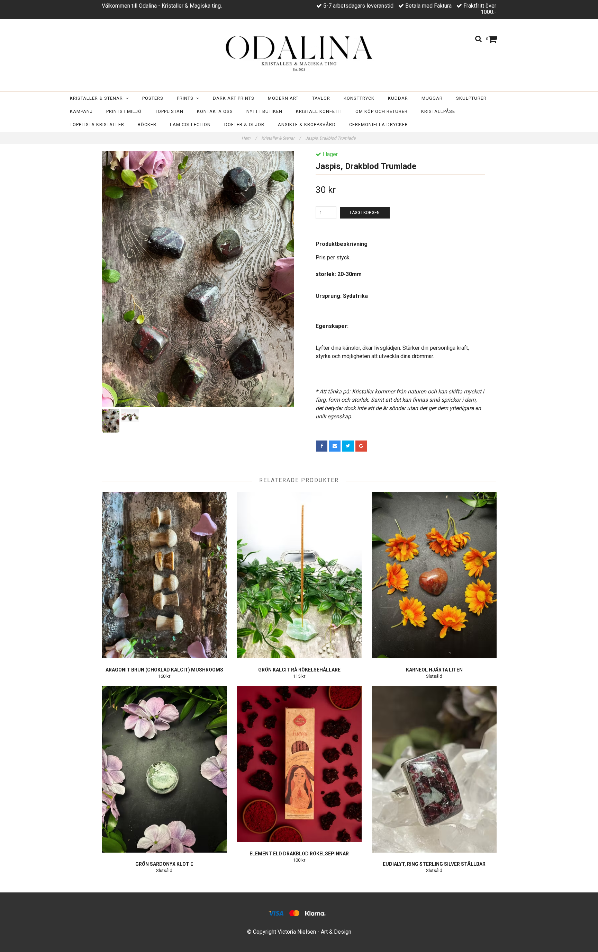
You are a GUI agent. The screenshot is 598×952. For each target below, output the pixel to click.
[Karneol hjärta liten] (434, 575)
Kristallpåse (438, 111)
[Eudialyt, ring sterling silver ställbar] (434, 769)
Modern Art (283, 98)
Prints (186, 98)
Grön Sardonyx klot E (164, 864)
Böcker (147, 124)
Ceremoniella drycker (378, 124)
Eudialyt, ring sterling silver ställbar (434, 864)
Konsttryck (359, 98)
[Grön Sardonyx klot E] (164, 769)
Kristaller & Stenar (98, 98)
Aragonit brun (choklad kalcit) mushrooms (164, 670)
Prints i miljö (124, 111)
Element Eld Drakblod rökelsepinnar (299, 853)
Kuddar (398, 98)
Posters (152, 98)
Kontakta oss (215, 111)
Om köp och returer (381, 111)
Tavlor (321, 98)
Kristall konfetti (319, 111)
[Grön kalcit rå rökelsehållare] (299, 575)
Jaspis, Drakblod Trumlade (330, 138)
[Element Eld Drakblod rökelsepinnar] (299, 764)
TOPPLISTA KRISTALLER (97, 124)
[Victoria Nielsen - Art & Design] (299, 53)
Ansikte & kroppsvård (307, 124)
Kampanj (81, 111)
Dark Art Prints (233, 98)
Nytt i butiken (264, 111)
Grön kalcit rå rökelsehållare (299, 670)
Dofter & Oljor (244, 124)
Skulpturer (471, 98)
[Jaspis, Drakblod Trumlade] (198, 279)
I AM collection (190, 124)
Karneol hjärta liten (434, 670)
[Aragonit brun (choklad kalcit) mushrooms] (164, 575)
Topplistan (169, 111)
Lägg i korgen (365, 212)
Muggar (432, 98)
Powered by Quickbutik (299, 939)
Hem (249, 138)
